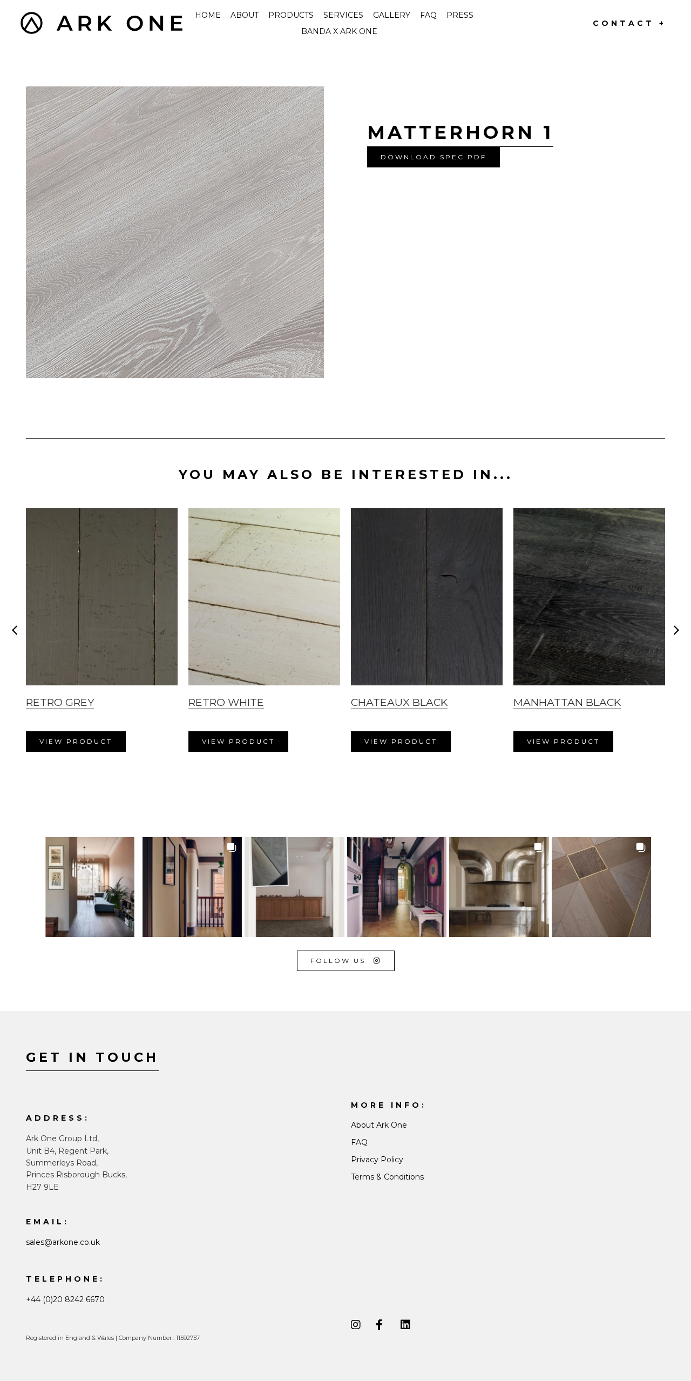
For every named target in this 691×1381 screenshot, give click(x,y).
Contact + (629, 23)
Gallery (391, 15)
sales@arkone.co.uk (63, 1242)
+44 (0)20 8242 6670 (65, 1299)
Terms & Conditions (387, 1177)
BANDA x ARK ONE (339, 31)
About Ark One (379, 1125)
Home (208, 15)
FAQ (428, 15)
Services (343, 15)
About (245, 15)
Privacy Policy (377, 1159)
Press (459, 15)
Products (291, 15)
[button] (433, 157)
